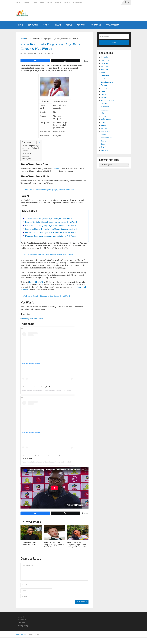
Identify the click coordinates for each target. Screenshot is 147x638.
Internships (105, 110)
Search (114, 42)
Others (103, 122)
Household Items (107, 101)
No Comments (47, 53)
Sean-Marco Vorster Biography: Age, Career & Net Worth (54, 544)
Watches (104, 150)
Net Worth (27, 153)
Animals (104, 57)
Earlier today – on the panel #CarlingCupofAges (38, 387)
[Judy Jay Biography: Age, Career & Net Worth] (31, 532)
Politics (104, 128)
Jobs (102, 113)
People (50, 2)
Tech (103, 144)
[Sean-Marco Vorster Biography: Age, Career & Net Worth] (54, 532)
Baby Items (105, 60)
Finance (34, 2)
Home (18, 2)
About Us (58, 2)
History (104, 97)
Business (104, 70)
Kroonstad (57, 169)
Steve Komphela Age (31, 146)
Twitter (26, 156)
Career (25, 151)
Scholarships (106, 138)
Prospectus (105, 132)
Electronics (105, 79)
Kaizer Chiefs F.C (36, 282)
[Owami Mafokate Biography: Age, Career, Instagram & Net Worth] (77, 532)
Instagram (27, 159)
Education (26, 2)
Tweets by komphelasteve (31, 319)
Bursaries (105, 66)
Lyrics (103, 116)
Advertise (21, 623)
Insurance (105, 107)
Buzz (103, 73)
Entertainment (107, 82)
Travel (103, 147)
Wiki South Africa (21, 634)
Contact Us (67, 2)
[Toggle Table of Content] (37, 142)
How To (104, 104)
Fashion (104, 85)
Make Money (106, 119)
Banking (104, 63)
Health (42, 2)
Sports (103, 141)
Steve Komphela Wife (31, 148)
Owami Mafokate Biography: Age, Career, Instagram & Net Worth (76, 544)
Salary (103, 135)
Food (103, 91)
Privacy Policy (77, 2)
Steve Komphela (38, 390)
